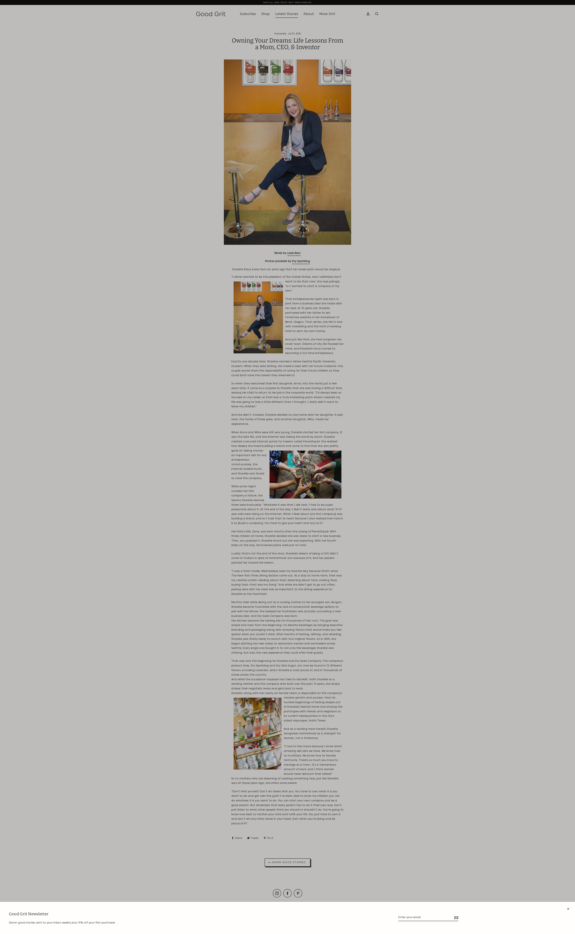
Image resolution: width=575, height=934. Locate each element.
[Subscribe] (455, 917)
